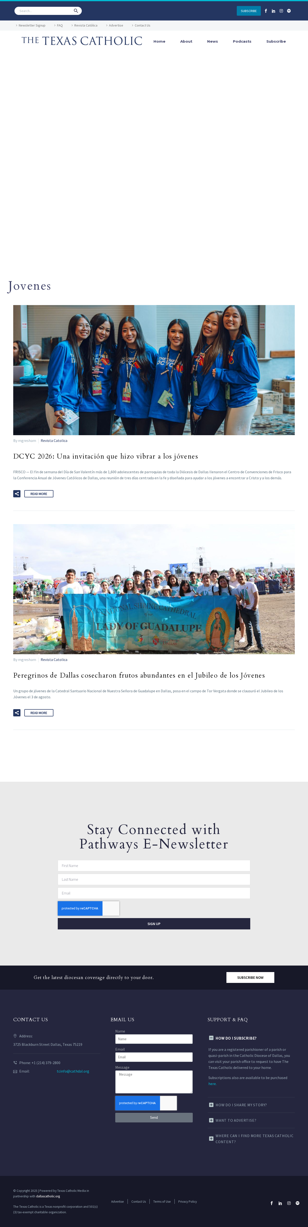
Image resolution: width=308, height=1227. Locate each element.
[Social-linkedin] (273, 11)
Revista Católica (85, 25)
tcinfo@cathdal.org (73, 1071)
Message (122, 1067)
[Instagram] (281, 11)
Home (159, 41)
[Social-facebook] (266, 11)
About (186, 41)
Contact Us (142, 25)
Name (120, 1031)
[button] (76, 11)
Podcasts (242, 41)
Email (120, 1049)
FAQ (60, 25)
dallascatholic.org (48, 1196)
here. (212, 1083)
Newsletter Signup (32, 25)
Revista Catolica (54, 440)
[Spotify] (289, 11)
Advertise (116, 25)
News (212, 41)
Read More (39, 494)
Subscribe (276, 41)
